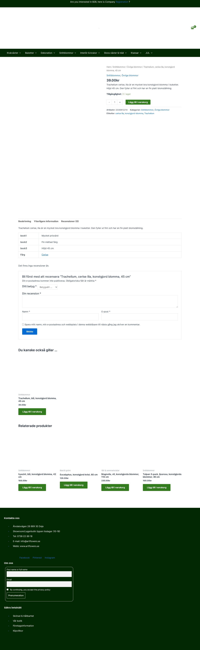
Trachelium (149, 113)
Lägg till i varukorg (138, 102)
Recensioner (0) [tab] (70, 221)
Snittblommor (66, 52)
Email (9, 579)
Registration (122, 1)
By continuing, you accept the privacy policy (30, 589)
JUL (148, 52)
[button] (19, 53)
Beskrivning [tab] (24, 221)
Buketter (29, 52)
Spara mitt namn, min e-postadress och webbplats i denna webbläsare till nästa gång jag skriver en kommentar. (82, 324)
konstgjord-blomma (134, 113)
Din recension (31, 293)
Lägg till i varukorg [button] (32, 411)
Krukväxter (12, 52)
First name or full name (17, 569)
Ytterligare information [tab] (46, 221)
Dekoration (46, 52)
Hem (109, 67)
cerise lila (120, 113)
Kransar (135, 52)
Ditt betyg (29, 286)
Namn (26, 311)
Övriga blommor (134, 67)
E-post (105, 311)
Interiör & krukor (88, 52)
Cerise (45, 254)
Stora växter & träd (114, 52)
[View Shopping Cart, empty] (192, 28)
